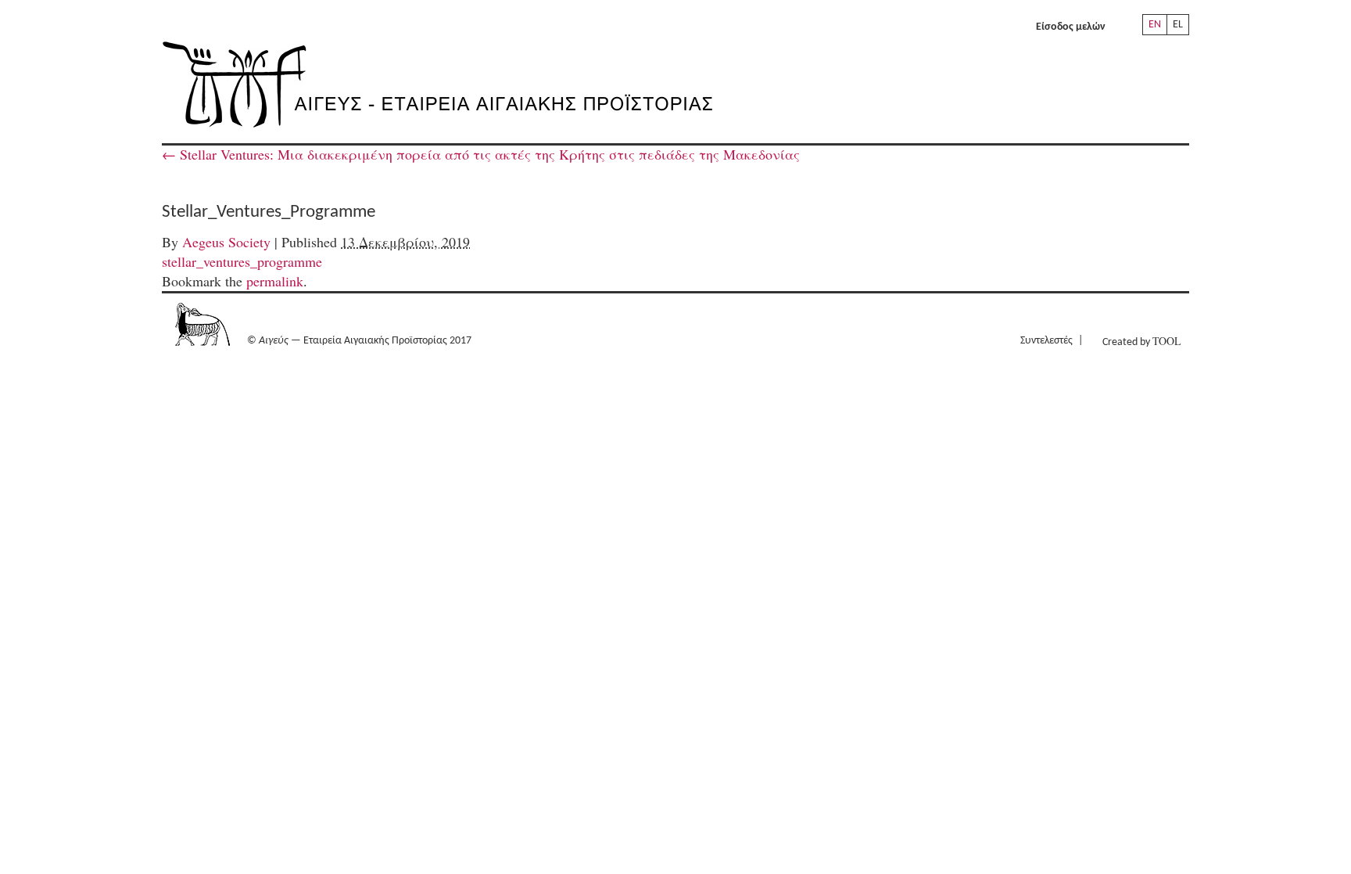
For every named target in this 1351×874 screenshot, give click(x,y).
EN (1155, 25)
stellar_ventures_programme (242, 261)
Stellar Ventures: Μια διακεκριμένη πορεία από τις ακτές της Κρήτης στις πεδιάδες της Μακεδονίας (481, 154)
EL (1178, 25)
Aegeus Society (226, 241)
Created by (1141, 340)
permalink (274, 281)
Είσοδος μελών (1071, 27)
